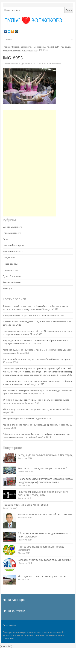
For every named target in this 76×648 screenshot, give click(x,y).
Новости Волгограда (13, 245)
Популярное (9, 257)
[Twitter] (9, 31)
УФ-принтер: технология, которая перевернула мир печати (34, 409)
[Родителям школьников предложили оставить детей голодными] (9, 494)
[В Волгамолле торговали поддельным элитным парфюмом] (9, 537)
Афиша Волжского (51, 63)
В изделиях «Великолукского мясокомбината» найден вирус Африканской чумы (45, 480)
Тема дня (8, 288)
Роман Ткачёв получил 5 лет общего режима (45, 514)
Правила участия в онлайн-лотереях (25, 504)
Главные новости (12, 232)
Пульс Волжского (12, 276)
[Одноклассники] (13, 31)
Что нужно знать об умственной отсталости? (26, 315)
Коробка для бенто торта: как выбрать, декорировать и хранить (36, 424)
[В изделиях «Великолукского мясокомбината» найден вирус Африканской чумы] (9, 481)
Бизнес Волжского (12, 226)
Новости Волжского (21, 46)
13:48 (30, 63)
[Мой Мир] (16, 31)
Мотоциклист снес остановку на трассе (42, 576)
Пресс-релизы (10, 263)
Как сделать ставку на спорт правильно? (42, 468)
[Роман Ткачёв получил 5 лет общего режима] (9, 521)
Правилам (8, 638)
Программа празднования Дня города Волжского (41, 548)
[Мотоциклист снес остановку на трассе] (9, 580)
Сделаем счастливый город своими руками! (44, 560)
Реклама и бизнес (12, 282)
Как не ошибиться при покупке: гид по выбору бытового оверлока (37, 359)
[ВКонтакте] (5, 31)
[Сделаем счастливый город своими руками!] (9, 564)
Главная (6, 46)
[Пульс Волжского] (38, 20)
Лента (6, 239)
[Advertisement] (29, 163)
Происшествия (11, 269)
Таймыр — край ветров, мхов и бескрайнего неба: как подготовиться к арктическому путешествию (35, 308)
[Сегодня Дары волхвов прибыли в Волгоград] (9, 458)
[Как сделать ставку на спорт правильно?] (9, 470)
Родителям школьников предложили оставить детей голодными (43, 493)
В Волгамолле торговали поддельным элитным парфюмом (44, 535)
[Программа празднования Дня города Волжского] (9, 550)
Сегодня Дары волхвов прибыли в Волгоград (45, 455)
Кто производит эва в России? (18, 418)
